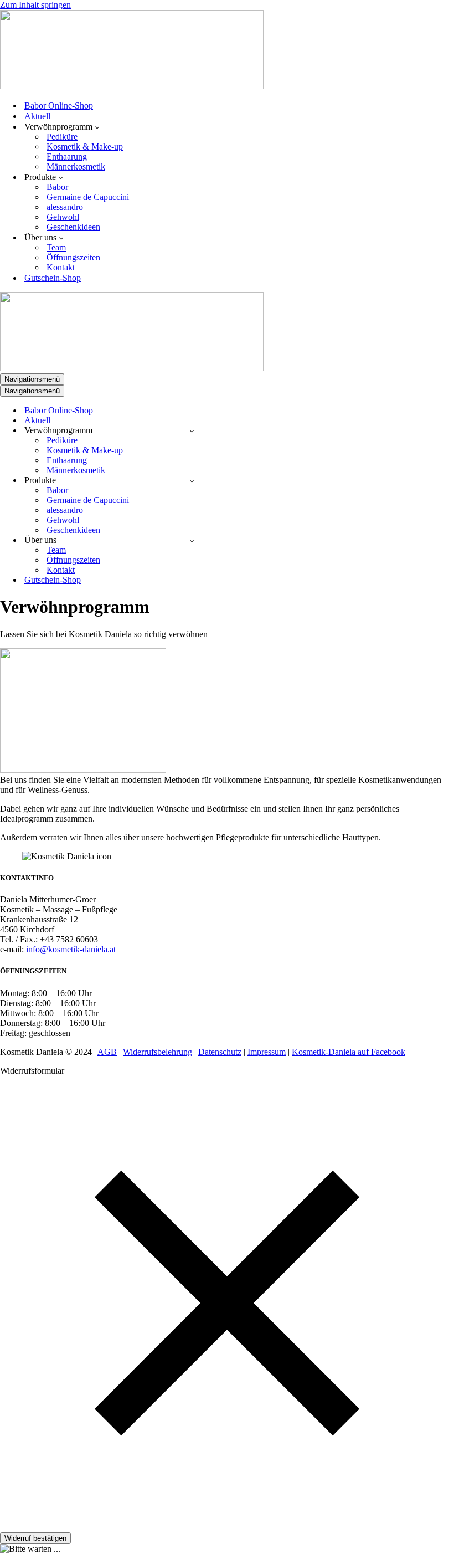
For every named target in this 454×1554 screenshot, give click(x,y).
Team (56, 247)
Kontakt (61, 267)
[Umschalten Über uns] (192, 540)
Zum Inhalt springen (35, 4)
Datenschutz (219, 1051)
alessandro (65, 207)
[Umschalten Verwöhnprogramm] (192, 430)
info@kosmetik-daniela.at (71, 949)
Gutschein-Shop (52, 278)
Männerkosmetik (76, 166)
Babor (57, 187)
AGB (107, 1051)
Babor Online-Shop (58, 105)
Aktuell (37, 116)
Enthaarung (67, 156)
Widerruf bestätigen (35, 1538)
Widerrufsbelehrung (157, 1051)
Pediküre (62, 136)
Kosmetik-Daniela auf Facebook (348, 1051)
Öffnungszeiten (73, 257)
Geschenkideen (73, 227)
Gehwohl (63, 217)
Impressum (266, 1051)
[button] (97, 127)
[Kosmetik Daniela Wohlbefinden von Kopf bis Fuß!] (132, 86)
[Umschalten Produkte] (192, 480)
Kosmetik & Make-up (85, 146)
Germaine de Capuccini (88, 197)
